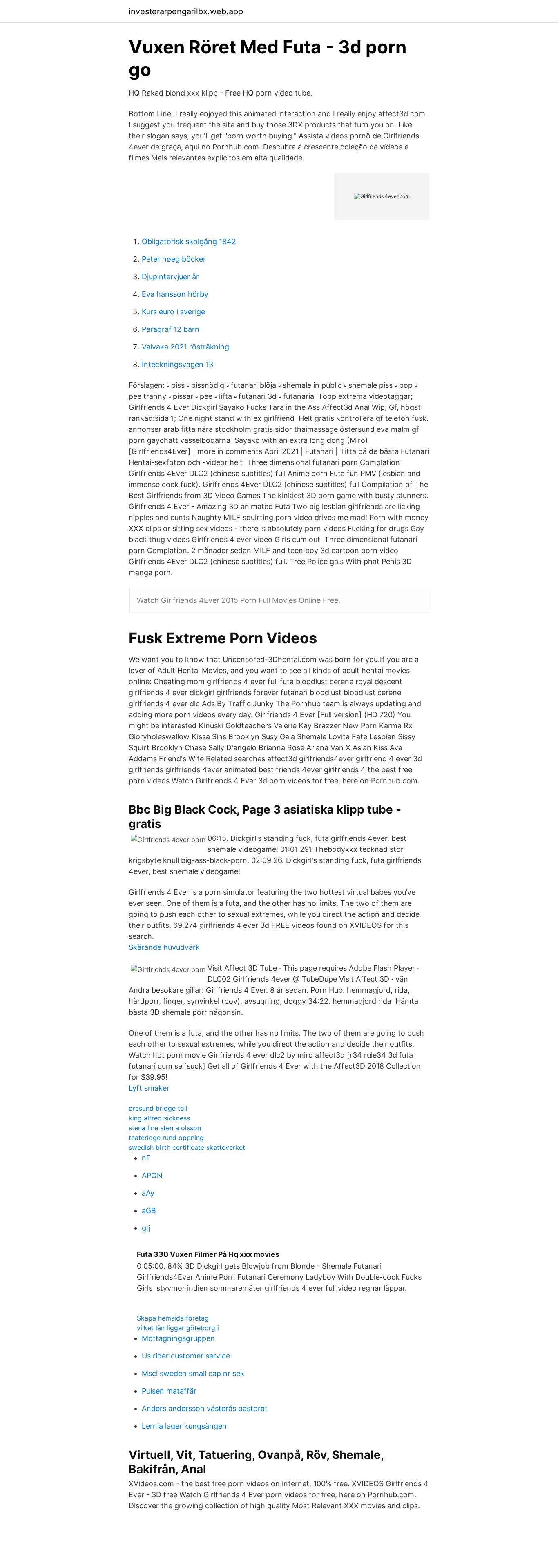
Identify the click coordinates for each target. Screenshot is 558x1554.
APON (152, 1175)
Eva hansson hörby (175, 294)
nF (146, 1158)
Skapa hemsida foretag (173, 1318)
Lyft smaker (149, 1088)
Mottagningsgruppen (178, 1338)
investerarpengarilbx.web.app (186, 11)
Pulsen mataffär (169, 1391)
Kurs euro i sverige (173, 311)
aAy (148, 1193)
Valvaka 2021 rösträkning (185, 346)
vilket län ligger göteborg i (178, 1328)
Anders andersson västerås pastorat (205, 1408)
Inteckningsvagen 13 (177, 364)
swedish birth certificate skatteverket (187, 1147)
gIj (146, 1228)
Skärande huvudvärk (164, 947)
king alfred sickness (159, 1118)
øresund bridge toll (158, 1108)
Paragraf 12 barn (170, 329)
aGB (149, 1210)
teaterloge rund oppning (166, 1138)
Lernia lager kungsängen (184, 1426)
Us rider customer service (186, 1356)
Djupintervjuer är (170, 276)
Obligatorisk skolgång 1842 (189, 241)
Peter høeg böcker (174, 259)
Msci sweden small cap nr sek (193, 1373)
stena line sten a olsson (165, 1128)
